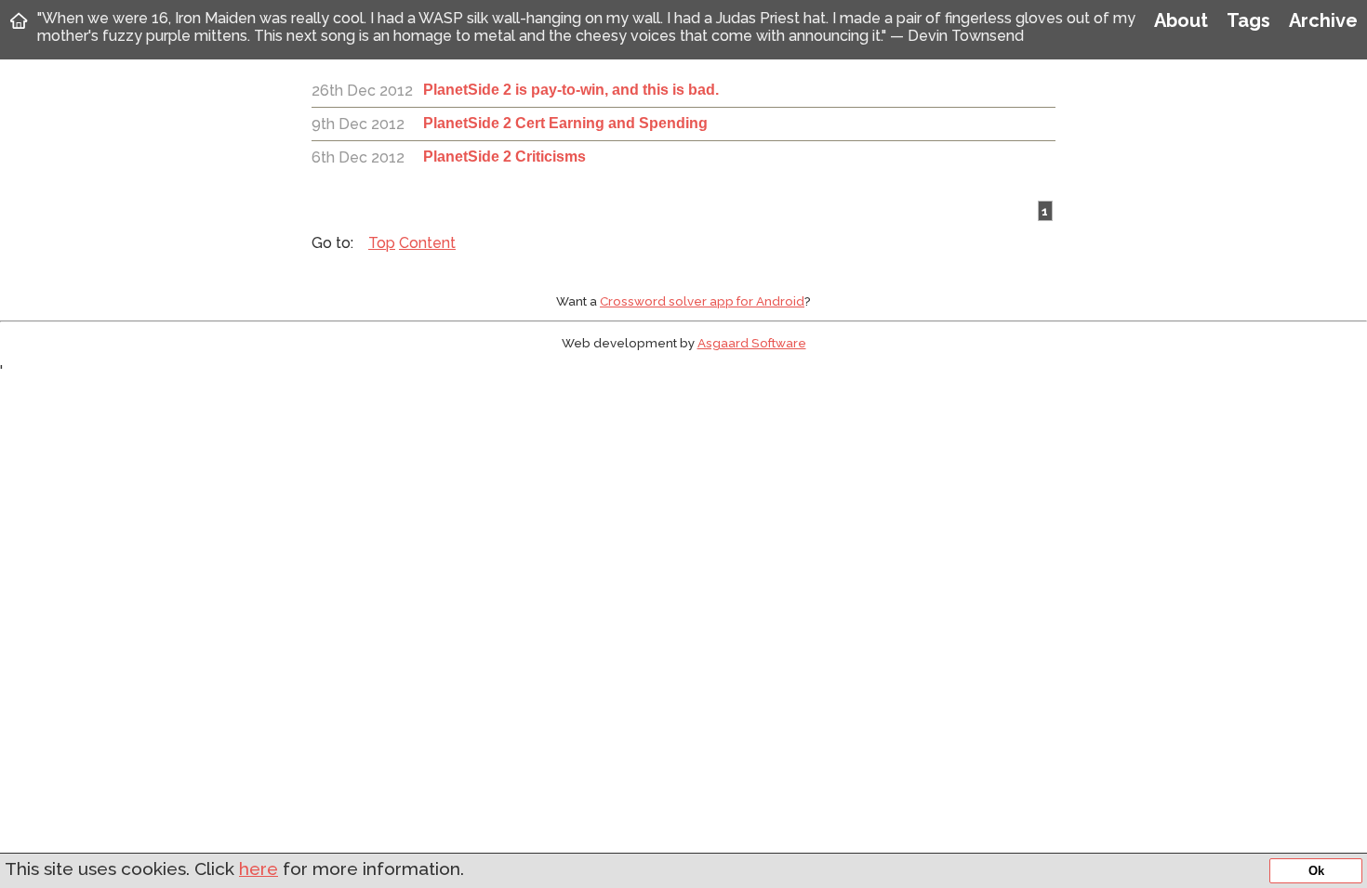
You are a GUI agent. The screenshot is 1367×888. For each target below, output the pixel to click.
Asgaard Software (751, 342)
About (1181, 20)
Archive (1323, 20)
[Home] (18, 20)
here (258, 868)
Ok (1316, 871)
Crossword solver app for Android (702, 301)
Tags (1248, 20)
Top (381, 243)
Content (427, 243)
